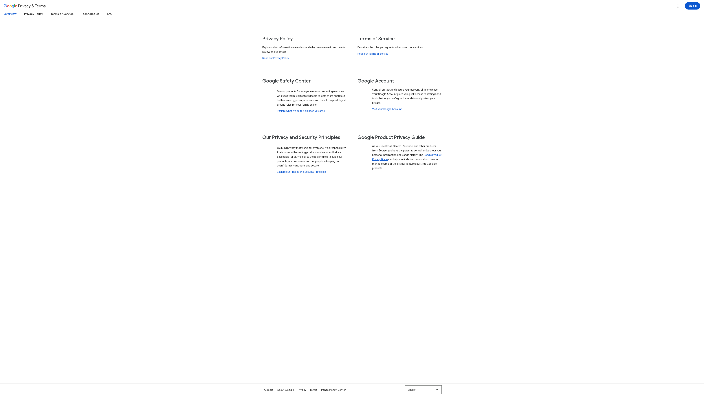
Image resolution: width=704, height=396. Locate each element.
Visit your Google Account (387, 109)
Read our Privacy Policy (275, 58)
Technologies (90, 14)
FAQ (110, 14)
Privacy (302, 389)
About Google (285, 389)
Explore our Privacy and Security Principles (301, 171)
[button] (679, 6)
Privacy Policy (33, 14)
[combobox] (423, 389)
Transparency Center (333, 389)
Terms (313, 389)
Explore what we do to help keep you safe (301, 110)
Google (268, 389)
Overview (10, 14)
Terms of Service (62, 14)
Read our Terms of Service (373, 53)
